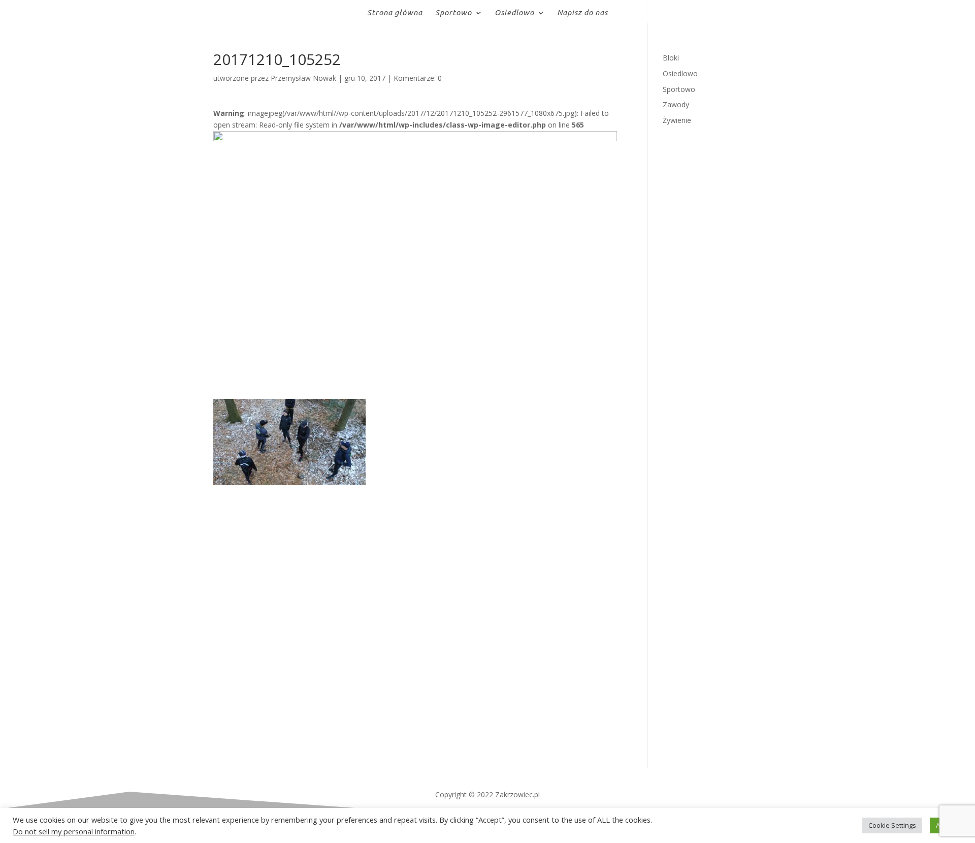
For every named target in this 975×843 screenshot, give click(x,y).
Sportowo (453, 13)
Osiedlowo (514, 13)
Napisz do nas (582, 13)
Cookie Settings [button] (892, 825)
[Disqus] (415, 612)
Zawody (676, 104)
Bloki (671, 58)
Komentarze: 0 (418, 78)
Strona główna (394, 13)
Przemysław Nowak (303, 78)
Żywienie (677, 120)
